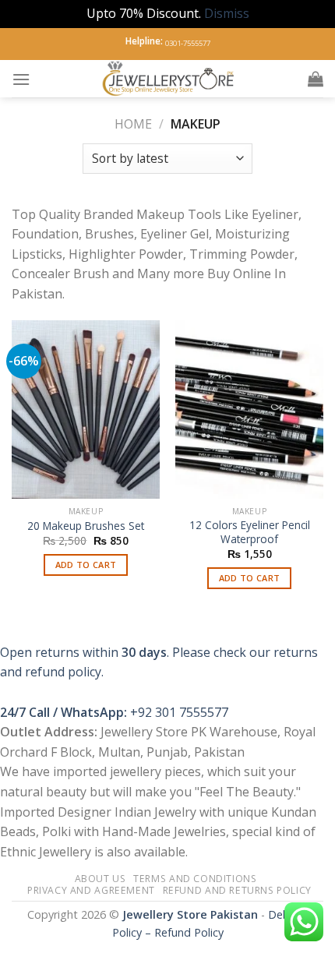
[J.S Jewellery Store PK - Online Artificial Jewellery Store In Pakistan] (169, 78)
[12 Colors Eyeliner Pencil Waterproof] (249, 409)
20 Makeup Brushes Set (85, 526)
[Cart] (315, 79)
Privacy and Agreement (91, 890)
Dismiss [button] (226, 13)
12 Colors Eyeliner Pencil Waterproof (249, 531)
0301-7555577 (187, 43)
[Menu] (21, 79)
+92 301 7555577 (179, 712)
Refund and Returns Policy (237, 890)
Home (133, 123)
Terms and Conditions (194, 878)
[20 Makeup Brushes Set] (86, 409)
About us (100, 878)
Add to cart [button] (86, 564)
